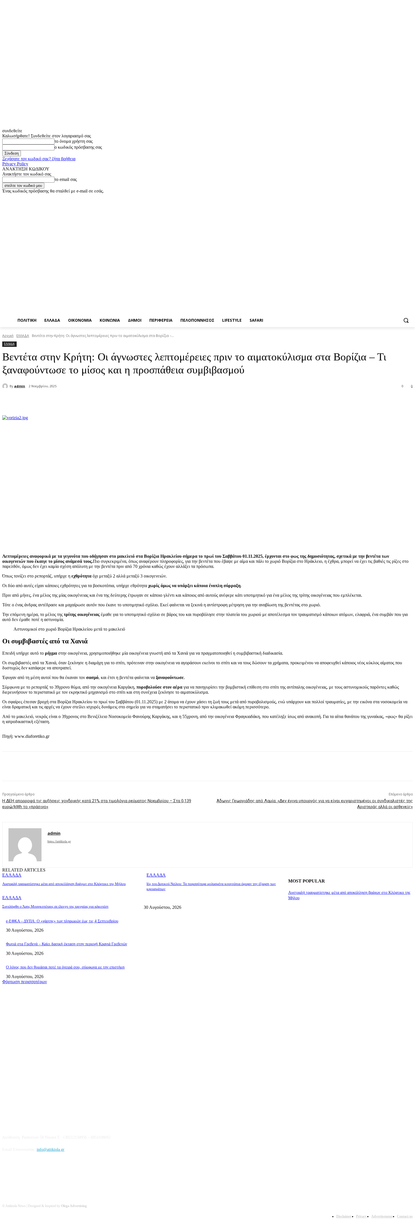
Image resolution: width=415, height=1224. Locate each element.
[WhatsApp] (118, 400)
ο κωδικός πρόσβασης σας (78, 147)
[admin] (6, 386)
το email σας (65, 179)
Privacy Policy (15, 163)
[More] (138, 401)
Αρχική (8, 335)
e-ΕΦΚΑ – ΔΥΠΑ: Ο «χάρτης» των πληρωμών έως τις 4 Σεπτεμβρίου (62, 921)
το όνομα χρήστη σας (73, 141)
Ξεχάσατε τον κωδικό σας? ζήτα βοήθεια (38, 158)
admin (19, 386)
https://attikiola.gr (59, 841)
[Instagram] (386, 197)
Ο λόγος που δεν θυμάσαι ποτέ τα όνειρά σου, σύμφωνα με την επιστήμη (65, 967)
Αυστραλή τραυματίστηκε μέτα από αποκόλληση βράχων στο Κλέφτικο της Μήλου (64, 884)
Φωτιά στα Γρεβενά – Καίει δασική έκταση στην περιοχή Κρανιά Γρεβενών (66, 944)
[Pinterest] (97, 400)
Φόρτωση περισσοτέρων (24, 981)
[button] (406, 320)
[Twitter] (394, 197)
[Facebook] (378, 197)
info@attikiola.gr (50, 1149)
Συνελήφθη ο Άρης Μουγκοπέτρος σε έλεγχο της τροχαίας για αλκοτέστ (55, 906)
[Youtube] (409, 197)
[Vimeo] (401, 197)
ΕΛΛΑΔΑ (22, 335)
